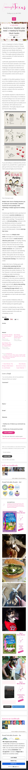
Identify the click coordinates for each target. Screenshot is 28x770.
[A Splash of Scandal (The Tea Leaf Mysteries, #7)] (17, 724)
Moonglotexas (17, 37)
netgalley (6, 356)
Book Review (15, 25)
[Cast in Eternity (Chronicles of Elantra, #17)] (20, 471)
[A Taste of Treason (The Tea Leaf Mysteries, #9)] (23, 724)
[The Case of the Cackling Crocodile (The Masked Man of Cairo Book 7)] (3, 471)
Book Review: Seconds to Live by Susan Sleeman (21, 366)
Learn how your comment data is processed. (14, 438)
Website (4, 417)
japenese (17, 354)
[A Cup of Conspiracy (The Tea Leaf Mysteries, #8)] (20, 724)
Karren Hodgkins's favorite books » (18, 731)
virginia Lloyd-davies (6, 357)
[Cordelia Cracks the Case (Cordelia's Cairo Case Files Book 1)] (6, 724)
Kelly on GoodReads (10, 465)
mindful (20, 354)
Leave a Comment (6, 358)
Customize (14, 757)
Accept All (14, 763)
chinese (14, 354)
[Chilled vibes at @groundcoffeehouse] (14, 595)
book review (10, 354)
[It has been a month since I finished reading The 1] (14, 692)
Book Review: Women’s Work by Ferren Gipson (18, 336)
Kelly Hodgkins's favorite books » (19, 478)
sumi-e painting (22, 356)
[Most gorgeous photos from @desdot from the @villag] (14, 619)
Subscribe (7, 456)
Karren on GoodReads (10, 718)
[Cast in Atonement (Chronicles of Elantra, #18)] (23, 471)
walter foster (12, 357)
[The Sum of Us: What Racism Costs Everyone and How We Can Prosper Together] (9, 471)
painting (14, 356)
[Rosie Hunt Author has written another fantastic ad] (14, 643)
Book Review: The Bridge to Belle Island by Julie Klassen (7, 366)
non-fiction (10, 356)
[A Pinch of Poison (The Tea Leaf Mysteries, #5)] (12, 724)
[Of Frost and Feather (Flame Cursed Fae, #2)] (17, 471)
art (6, 354)
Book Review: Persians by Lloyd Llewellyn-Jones (7, 336)
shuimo (17, 356)
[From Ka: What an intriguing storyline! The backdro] (14, 521)
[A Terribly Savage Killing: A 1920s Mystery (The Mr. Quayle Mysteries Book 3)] (3, 728)
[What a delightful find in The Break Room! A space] (14, 570)
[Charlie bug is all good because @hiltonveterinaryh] (14, 546)
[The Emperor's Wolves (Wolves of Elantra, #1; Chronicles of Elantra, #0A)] (3, 475)
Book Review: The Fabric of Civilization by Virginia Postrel (6, 344)
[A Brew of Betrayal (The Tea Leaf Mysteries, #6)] (14, 724)
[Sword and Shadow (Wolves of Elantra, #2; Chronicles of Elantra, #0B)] (6, 475)
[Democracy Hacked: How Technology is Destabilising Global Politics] (6, 471)
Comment (5, 382)
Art (11, 25)
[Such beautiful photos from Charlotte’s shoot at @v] (14, 668)
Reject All (14, 760)
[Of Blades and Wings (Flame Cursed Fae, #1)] (14, 471)
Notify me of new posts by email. (13, 429)
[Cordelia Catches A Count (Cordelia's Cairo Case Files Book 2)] (9, 724)
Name (4, 404)
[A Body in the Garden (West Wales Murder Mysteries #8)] (6, 728)
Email (4, 410)
